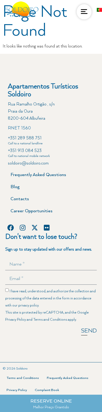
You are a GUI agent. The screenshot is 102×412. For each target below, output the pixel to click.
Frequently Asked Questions (38, 174)
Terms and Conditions (50, 320)
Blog (15, 186)
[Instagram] (22, 227)
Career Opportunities (31, 211)
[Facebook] (10, 227)
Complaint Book (47, 390)
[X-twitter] (34, 227)
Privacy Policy (15, 320)
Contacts (19, 199)
